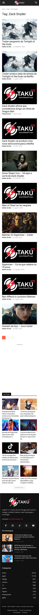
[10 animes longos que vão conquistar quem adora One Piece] (7, 558)
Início (3, 9)
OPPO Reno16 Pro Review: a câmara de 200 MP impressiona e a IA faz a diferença (25, 547)
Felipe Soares (6, 114)
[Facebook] (6, 526)
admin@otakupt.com (16, 519)
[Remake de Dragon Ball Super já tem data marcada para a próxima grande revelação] (10, 425)
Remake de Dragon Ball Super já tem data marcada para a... (9, 435)
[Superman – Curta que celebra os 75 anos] (19, 252)
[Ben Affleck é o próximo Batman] (19, 284)
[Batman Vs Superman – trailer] (19, 222)
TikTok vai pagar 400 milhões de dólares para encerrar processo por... (10, 458)
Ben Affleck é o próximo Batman (18, 296)
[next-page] (12, 337)
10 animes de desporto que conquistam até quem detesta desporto (28, 414)
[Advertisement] (19, 365)
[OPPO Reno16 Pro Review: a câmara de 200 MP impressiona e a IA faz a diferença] (7, 548)
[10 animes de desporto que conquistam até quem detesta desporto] (28, 404)
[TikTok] (19, 526)
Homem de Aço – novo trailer (17, 326)
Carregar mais (19, 487)
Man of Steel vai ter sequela (16, 205)
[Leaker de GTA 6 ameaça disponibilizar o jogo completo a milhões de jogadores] (28, 471)
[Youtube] (33, 526)
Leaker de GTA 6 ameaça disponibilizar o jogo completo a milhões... (28, 481)
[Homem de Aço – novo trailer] (19, 314)
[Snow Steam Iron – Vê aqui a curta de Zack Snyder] (19, 161)
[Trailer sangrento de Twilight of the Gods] (19, 29)
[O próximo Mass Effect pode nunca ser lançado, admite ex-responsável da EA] (28, 425)
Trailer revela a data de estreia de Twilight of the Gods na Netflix (19, 75)
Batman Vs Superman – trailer (17, 235)
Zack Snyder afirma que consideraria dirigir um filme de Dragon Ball (18, 109)
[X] (26, 526)
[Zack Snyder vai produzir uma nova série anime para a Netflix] (19, 128)
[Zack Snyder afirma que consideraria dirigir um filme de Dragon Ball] (19, 93)
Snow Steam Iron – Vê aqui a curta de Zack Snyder (17, 174)
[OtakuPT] (19, 3)
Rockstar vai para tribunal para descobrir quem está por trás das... (10, 481)
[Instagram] (13, 526)
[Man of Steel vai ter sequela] (19, 193)
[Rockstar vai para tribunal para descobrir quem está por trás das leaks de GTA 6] (10, 471)
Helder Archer (6, 47)
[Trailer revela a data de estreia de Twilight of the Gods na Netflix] (19, 61)
